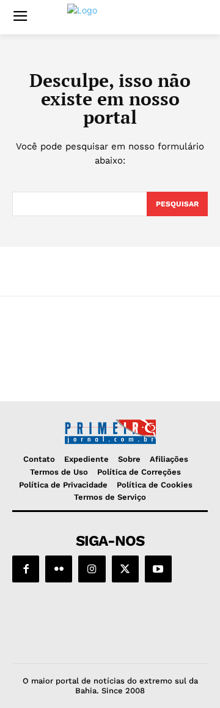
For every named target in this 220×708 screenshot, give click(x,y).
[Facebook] (25, 568)
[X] (125, 568)
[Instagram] (91, 568)
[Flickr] (58, 568)
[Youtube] (158, 568)
